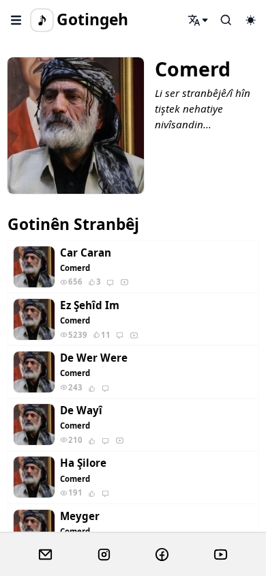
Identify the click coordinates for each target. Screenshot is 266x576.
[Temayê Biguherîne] (250, 20)
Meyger (80, 516)
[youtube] (220, 554)
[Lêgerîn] (198, 20)
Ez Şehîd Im (89, 305)
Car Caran (85, 252)
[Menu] (16, 20)
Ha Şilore (83, 463)
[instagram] (104, 554)
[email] (45, 554)
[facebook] (162, 554)
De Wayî (81, 410)
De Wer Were (94, 357)
